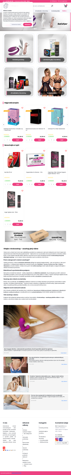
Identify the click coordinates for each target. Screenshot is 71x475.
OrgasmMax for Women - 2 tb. (34, 172)
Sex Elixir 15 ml (8, 172)
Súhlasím (27, 24)
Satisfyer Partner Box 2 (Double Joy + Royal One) (13, 129)
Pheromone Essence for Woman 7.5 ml (35, 129)
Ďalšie (64, 11)
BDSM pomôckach (46, 290)
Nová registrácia (63, 1)
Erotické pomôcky (18, 60)
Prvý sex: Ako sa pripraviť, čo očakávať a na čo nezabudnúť (46, 395)
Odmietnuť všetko (16, 24)
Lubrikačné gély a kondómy (52, 60)
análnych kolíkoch (14, 292)
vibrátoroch (55, 290)
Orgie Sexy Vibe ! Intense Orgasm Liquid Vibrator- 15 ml (57, 173)
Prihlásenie (54, 1)
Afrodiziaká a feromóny (41, 11)
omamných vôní (47, 276)
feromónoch (37, 290)
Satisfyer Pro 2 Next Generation (56, 129)
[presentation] (4, 124)
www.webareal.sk (16, 473)
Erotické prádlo (56, 11)
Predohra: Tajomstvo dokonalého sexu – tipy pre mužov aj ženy (47, 376)
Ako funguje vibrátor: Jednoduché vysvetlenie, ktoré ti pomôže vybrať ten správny (28, 349)
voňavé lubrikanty (37, 292)
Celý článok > (64, 353)
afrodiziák (38, 276)
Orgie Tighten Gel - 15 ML (11, 212)
